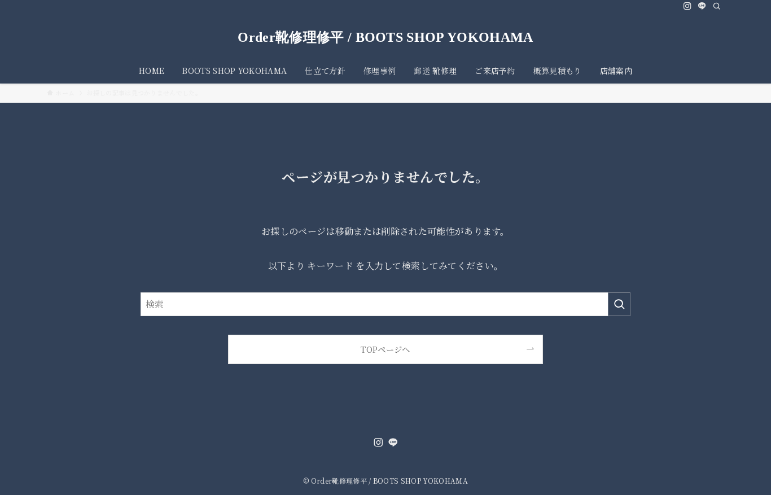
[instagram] (687, 6)
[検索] (716, 6)
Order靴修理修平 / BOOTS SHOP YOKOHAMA (385, 37)
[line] (702, 6)
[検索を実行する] (619, 304)
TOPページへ (385, 349)
